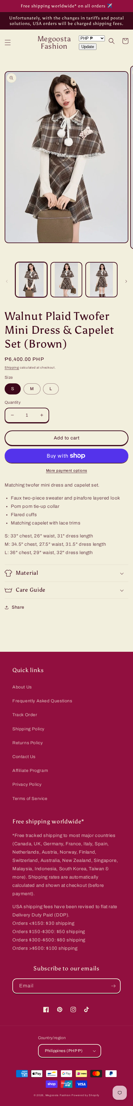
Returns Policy (27, 743)
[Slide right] (126, 281)
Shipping (12, 367)
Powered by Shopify (85, 1095)
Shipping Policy (28, 729)
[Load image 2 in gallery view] (66, 279)
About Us (22, 687)
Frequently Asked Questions (42, 701)
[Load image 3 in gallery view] (101, 279)
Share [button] (18, 607)
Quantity (13, 402)
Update (87, 46)
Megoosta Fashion (58, 1095)
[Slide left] (7, 281)
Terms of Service (30, 798)
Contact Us (24, 756)
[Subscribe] (113, 986)
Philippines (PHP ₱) (64, 1051)
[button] (8, 42)
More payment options (66, 470)
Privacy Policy (26, 784)
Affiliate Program (30, 770)
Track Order (24, 714)
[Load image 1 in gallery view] (31, 279)
